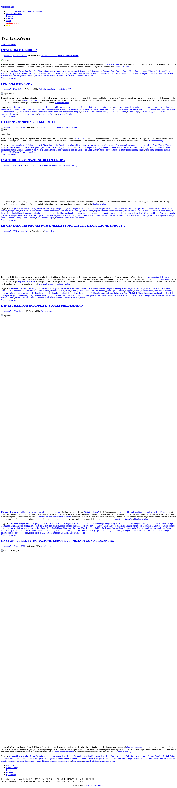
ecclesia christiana (73, 526)
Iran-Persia (166, 71)
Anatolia (18, 145)
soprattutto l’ (124, 519)
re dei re (35, 150)
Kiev (76, 293)
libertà (89, 293)
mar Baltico (114, 293)
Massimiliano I (118, 528)
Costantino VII (18, 291)
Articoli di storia (50, 231)
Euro (113, 71)
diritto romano (107, 107)
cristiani (143, 145)
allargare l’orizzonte (134, 747)
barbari (39, 145)
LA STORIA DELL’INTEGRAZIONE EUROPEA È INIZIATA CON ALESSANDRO (57, 540)
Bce (31, 71)
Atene (58, 756)
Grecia (68, 147)
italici (107, 109)
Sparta (79, 761)
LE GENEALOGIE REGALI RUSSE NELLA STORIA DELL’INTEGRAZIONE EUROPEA (63, 225)
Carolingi (62, 145)
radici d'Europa (134, 73)
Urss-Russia (89, 76)
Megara (130, 758)
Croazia (115, 208)
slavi (124, 112)
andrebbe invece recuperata (63, 752)
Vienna (59, 298)
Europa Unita (128, 71)
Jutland (113, 109)
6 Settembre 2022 (20, 55)
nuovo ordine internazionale (88, 213)
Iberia (62, 109)
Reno (83, 112)
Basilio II (84, 288)
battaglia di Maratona (91, 756)
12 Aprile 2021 (19, 546)
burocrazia (53, 145)
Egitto (155, 145)
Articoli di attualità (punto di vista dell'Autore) (60, 55)
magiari (125, 109)
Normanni (151, 109)
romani (99, 112)
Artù (25, 145)
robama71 (8, 55)
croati (108, 208)
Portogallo (171, 213)
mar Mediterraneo (24, 73)
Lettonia (36, 213)
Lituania (44, 213)
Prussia (98, 295)
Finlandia (5, 109)
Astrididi (67, 288)
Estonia (143, 107)
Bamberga (99, 523)
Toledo (25, 533)
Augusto (69, 523)
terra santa (149, 150)
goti (39, 109)
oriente (64, 73)
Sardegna (106, 112)
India (158, 71)
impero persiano (145, 211)
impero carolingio (94, 147)
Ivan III (48, 293)
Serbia (115, 215)
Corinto (151, 756)
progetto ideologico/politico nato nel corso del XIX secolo (144, 512)
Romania (91, 215)
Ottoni (167, 147)
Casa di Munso (157, 288)
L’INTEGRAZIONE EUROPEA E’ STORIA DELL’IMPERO (42, 305)
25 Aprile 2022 (19, 127)
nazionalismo (70, 213)
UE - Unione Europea (74, 76)
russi (98, 215)
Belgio (52, 208)
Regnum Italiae (60, 215)
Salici (80, 150)
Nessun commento (8, 44)
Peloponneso (30, 761)
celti (64, 107)
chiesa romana (95, 145)
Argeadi (47, 756)
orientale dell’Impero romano (161, 277)
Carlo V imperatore (142, 288)
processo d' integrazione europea (114, 73)
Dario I (166, 756)
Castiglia (74, 208)
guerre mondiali (86, 211)
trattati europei (50, 76)
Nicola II (169, 293)
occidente (57, 73)
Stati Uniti (158, 73)
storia (165, 73)
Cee (35, 71)
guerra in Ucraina (112, 64)
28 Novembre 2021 (21, 231)
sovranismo (157, 530)
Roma (119, 295)
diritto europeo (96, 71)
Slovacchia (123, 215)
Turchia (34, 114)
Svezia (14, 114)
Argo (53, 756)
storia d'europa (133, 112)
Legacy (9, 770)
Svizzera (11, 218)
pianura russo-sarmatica (28, 112)
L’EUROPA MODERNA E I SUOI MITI (28, 121)
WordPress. (99, 786)
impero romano (77, 109)
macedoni (105, 293)
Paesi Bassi (161, 109)
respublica (91, 112)
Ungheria (61, 114)
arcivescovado (43, 288)
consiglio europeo (81, 71)
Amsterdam (23, 71)
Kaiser (70, 293)
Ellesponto (134, 107)
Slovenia (132, 215)
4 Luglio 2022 (18, 89)
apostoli (29, 523)
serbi (110, 215)
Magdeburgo (106, 528)
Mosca (140, 293)
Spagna (167, 530)
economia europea (121, 107)
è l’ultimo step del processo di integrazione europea (31, 512)
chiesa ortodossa (82, 145)
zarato (81, 218)
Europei (138, 71)
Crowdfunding (12, 767)
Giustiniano (156, 526)
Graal (57, 147)
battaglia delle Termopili (72, 756)
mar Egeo (12, 73)
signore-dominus (64, 761)
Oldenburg (23, 295)
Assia (60, 288)
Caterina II (168, 288)
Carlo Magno (164, 279)
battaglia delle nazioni (40, 208)
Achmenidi (13, 756)
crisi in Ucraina (80, 138)
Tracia (112, 761)
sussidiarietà (6, 114)
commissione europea (64, 71)
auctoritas (76, 288)
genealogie (39, 147)
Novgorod (14, 295)
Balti (56, 107)
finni (11, 109)
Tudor (18, 218)
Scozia (104, 215)
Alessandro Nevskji (28, 288)
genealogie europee (47, 284)
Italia (102, 109)
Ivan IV (55, 293)
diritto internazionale (150, 208)
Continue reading (122, 67)
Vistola (69, 114)
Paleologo (46, 295)
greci (44, 109)
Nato (62, 213)
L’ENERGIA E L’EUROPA (19, 50)
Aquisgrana (38, 523)
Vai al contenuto (7, 7)
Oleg (31, 295)
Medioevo (133, 109)
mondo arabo (46, 73)
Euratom (106, 71)
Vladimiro (75, 298)
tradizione (39, 76)
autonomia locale (46, 107)
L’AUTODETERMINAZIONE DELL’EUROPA (33, 160)
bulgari (59, 208)
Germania (32, 109)
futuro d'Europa (149, 71)
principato (90, 295)
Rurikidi (132, 295)
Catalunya (83, 208)
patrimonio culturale (76, 73)
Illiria (68, 109)
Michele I (133, 293)
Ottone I (37, 295)
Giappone (129, 291)
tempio (141, 150)
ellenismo (5, 758)
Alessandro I (14, 288)
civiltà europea (49, 71)
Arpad (46, 523)
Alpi (29, 107)
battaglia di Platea (108, 756)
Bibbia (45, 145)
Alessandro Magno (17, 523)
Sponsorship (11, 774)
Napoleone (148, 293)
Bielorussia (93, 288)
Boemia (102, 288)
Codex (8, 291)
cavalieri (71, 145)
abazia (11, 145)
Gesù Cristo (49, 147)
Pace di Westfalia (141, 213)
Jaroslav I (63, 293)
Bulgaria (66, 208)
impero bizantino (79, 147)
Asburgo (31, 145)
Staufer (95, 150)
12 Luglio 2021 (19, 311)
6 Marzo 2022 (18, 165)
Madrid (97, 528)
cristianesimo (133, 145)
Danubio (84, 107)
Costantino (5, 526)
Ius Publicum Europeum (22, 213)
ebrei (149, 145)
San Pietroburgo (143, 295)
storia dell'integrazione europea (21, 76)
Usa (76, 218)
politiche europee (93, 73)
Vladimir (66, 298)
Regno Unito (147, 73)
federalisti (121, 526)
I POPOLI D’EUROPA (16, 83)
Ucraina (60, 76)
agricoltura (13, 71)
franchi (17, 147)
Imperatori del (26, 282)
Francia (32, 211)
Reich (58, 150)
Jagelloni (76, 528)
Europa (119, 71)
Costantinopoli (121, 145)
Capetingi (117, 288)
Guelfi (136, 291)
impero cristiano (109, 147)
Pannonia (171, 109)
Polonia (163, 213)
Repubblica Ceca (80, 215)
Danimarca (123, 208)
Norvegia (5, 295)
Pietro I (74, 295)
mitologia (142, 109)
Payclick (9, 772)
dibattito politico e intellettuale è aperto (55, 517)
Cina (40, 71)
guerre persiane (53, 109)
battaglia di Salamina (125, 756)
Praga (94, 530)
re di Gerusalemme (47, 150)
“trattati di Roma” (91, 512)
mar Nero (36, 73)
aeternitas (13, 107)
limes (119, 109)
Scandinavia (116, 112)
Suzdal (11, 298)
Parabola (88, 786)
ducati (67, 291)
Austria (35, 107)
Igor (156, 291)
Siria (74, 761)
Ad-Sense (10, 765)
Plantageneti (54, 530)
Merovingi (144, 147)
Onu (111, 213)
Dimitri (61, 291)
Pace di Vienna (127, 213)
